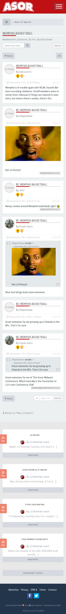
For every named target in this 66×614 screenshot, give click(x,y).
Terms (42, 589)
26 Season (34, 435)
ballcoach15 (25, 71)
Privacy (24, 589)
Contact (52, 589)
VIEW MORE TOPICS (33, 573)
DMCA (34, 589)
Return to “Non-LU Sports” (19, 413)
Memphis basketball (17, 33)
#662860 (56, 353)
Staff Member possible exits (34, 539)
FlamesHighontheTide (41, 388)
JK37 (21, 190)
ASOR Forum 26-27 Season (35, 470)
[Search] (27, 45)
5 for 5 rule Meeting (34, 504)
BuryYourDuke (44, 39)
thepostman (18, 243)
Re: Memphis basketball (31, 110)
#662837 (56, 201)
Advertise (13, 589)
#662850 (56, 316)
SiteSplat (38, 605)
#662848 (56, 237)
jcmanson (22, 39)
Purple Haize (45, 173)
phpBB (58, 605)
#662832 (56, 82)
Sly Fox (32, 39)
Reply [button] (9, 55)
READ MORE (33, 455)
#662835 (56, 123)
